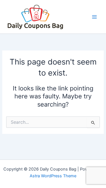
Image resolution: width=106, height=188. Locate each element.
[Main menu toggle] (94, 17)
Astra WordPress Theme (53, 175)
